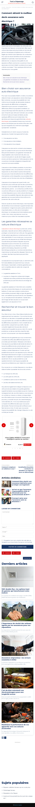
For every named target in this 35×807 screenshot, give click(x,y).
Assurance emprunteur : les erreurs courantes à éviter (16, 659)
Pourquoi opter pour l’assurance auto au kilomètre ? (19, 499)
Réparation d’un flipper (10, 793)
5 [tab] (22, 448)
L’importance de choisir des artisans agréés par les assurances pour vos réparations (16, 625)
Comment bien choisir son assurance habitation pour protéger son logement (22, 483)
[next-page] (5, 738)
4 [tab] (20, 448)
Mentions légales (18, 805)
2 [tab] (15, 448)
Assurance (8, 7)
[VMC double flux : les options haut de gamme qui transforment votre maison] (17, 576)
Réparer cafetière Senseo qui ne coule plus (16, 787)
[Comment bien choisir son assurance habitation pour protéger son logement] (6, 484)
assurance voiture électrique (11, 229)
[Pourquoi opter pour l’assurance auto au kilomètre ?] (6, 500)
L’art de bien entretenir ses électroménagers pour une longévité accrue (13, 692)
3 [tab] (17, 448)
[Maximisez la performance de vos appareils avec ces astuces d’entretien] (17, 712)
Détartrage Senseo (9, 790)
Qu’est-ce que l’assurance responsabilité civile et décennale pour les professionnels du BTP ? (21, 492)
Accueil (3, 7)
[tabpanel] (17, 431)
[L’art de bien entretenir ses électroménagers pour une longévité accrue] (17, 678)
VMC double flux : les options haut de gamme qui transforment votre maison (15, 591)
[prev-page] (3, 738)
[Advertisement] (17, 760)
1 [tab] (12, 448)
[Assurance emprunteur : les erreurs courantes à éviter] (17, 645)
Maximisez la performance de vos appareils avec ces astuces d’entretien (15, 726)
